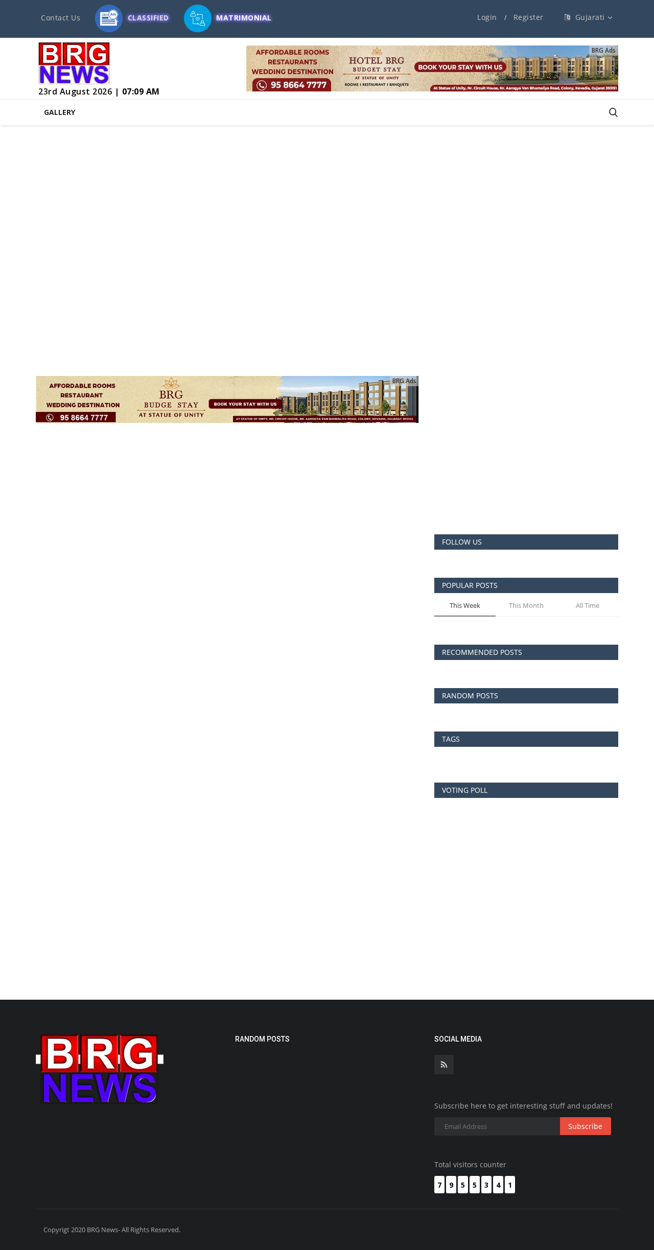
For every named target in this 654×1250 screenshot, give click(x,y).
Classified (147, 15)
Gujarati (589, 17)
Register (528, 17)
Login (487, 17)
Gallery (59, 112)
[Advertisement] (526, 447)
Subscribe (585, 1126)
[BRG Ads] (432, 68)
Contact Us (60, 17)
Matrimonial (243, 15)
